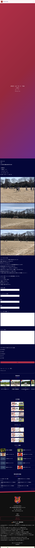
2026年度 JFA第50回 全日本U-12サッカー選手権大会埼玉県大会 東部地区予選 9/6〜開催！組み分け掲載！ (13, 537)
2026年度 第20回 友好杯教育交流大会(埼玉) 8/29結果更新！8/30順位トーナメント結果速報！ (12, 530)
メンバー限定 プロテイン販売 (4, 478)
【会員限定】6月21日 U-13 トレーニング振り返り (24, 478)
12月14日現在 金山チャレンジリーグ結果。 (23, 485)
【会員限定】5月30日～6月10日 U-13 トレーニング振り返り (8, 482)
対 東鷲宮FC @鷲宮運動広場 (15, 389)
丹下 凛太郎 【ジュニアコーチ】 (27, 458)
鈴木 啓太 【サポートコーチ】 (27, 467)
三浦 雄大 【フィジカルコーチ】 (10, 454)
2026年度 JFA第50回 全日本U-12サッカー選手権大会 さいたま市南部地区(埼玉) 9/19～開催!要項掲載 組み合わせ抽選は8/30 (16, 533)
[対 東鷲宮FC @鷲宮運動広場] (15, 383)
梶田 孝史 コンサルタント (9, 467)
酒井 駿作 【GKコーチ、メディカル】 (27, 454)
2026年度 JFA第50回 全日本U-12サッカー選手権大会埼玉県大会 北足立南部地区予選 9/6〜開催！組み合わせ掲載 (14, 538)
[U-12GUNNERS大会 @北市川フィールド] (25, 383)
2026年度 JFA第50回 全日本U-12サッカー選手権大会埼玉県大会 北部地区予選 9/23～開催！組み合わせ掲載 (13, 529)
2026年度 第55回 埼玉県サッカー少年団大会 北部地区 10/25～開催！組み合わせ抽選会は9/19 (12, 540)
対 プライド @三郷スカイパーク (5, 389)
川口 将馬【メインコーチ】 (9, 458)
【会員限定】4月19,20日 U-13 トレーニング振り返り (24, 482)
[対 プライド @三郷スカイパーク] (5, 383)
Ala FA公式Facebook (17, 518)
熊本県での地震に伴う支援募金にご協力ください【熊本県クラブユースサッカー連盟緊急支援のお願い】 (13, 527)
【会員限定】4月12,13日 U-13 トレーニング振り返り (7, 485)
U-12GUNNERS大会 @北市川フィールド (25, 389)
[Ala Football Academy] (4, 2)
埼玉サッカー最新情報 (18, 522)
